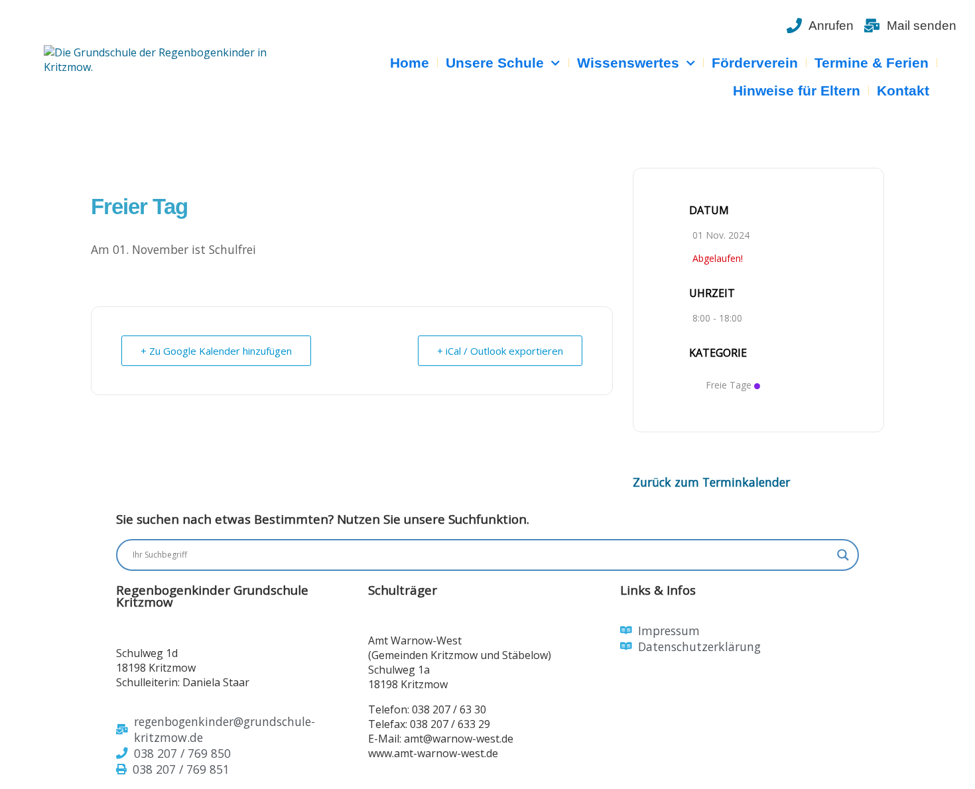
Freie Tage (728, 385)
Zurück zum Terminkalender (711, 482)
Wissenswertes (628, 62)
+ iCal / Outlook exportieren (500, 350)
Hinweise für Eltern (796, 90)
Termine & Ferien (871, 62)
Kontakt (903, 90)
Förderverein (755, 62)
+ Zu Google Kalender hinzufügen (216, 350)
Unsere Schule (495, 62)
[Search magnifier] (843, 555)
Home (409, 62)
